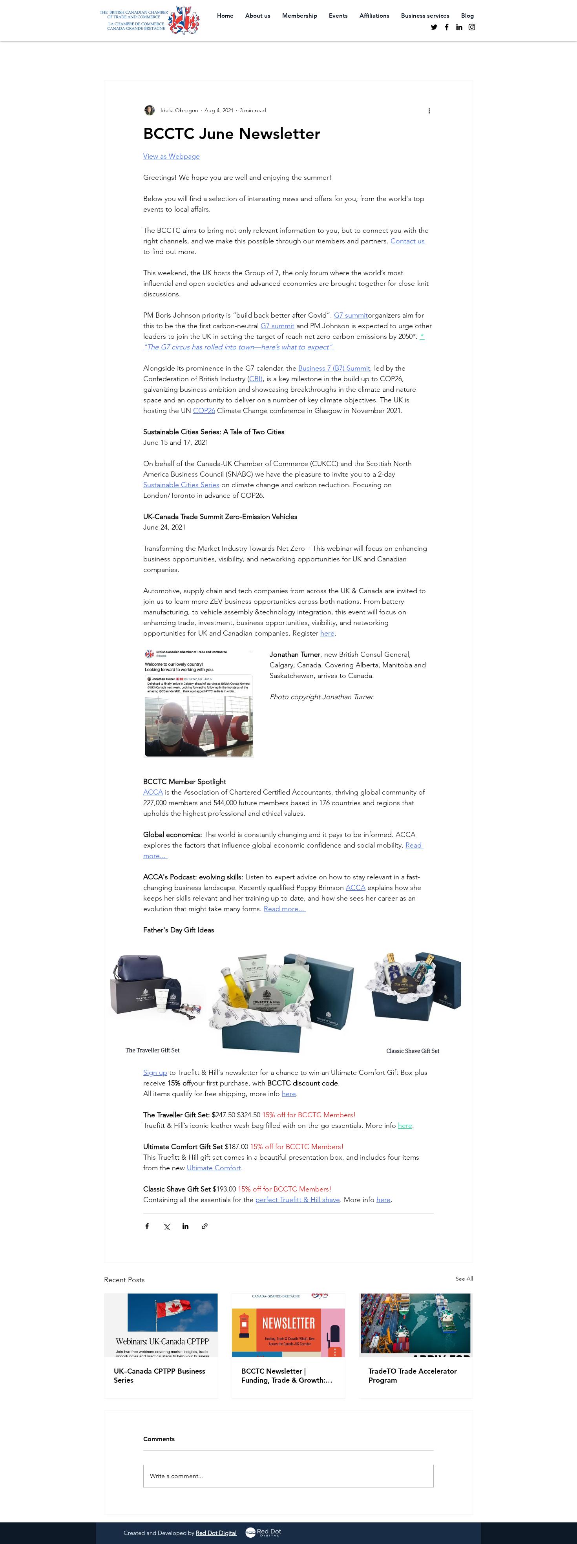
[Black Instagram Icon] (471, 27)
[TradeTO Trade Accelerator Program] (416, 1325)
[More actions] (429, 110)
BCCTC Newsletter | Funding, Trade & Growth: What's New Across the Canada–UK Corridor (283, 1376)
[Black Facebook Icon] (446, 27)
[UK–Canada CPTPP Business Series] (161, 1325)
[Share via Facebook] (147, 1226)
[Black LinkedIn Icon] (459, 27)
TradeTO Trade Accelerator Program (413, 1376)
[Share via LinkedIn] (185, 1226)
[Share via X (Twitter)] (166, 1226)
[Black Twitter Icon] (434, 27)
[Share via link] (204, 1226)
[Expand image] (155, 1001)
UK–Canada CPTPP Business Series (159, 1376)
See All (464, 1278)
